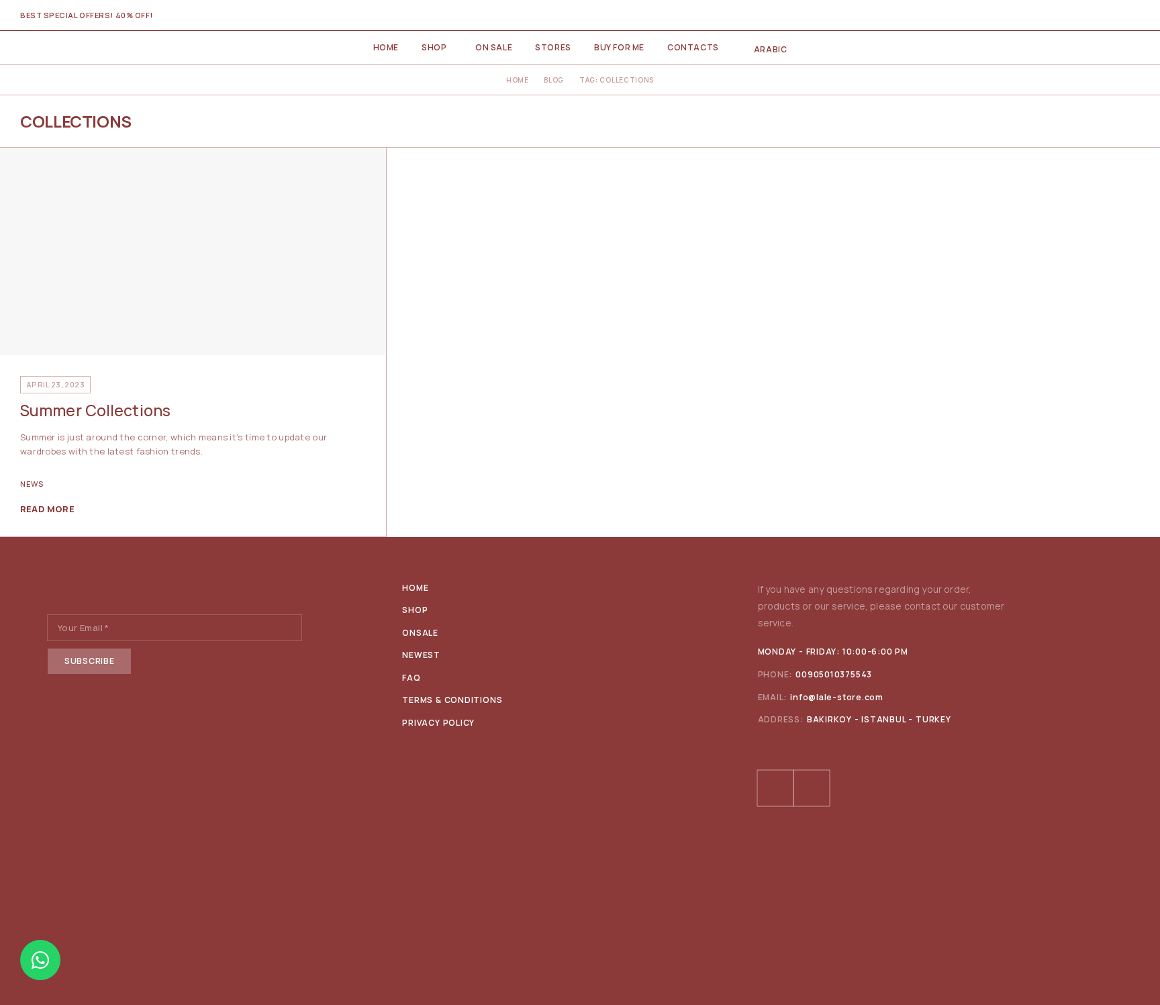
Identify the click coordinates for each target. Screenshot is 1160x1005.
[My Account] (1065, 15)
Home (386, 47)
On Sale (493, 47)
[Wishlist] (1112, 15)
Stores (553, 47)
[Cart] (1135, 15)
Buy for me (619, 47)
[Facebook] (775, 788)
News (32, 484)
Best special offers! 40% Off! (86, 15)
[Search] (1088, 15)
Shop (434, 47)
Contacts (693, 47)
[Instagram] (811, 788)
